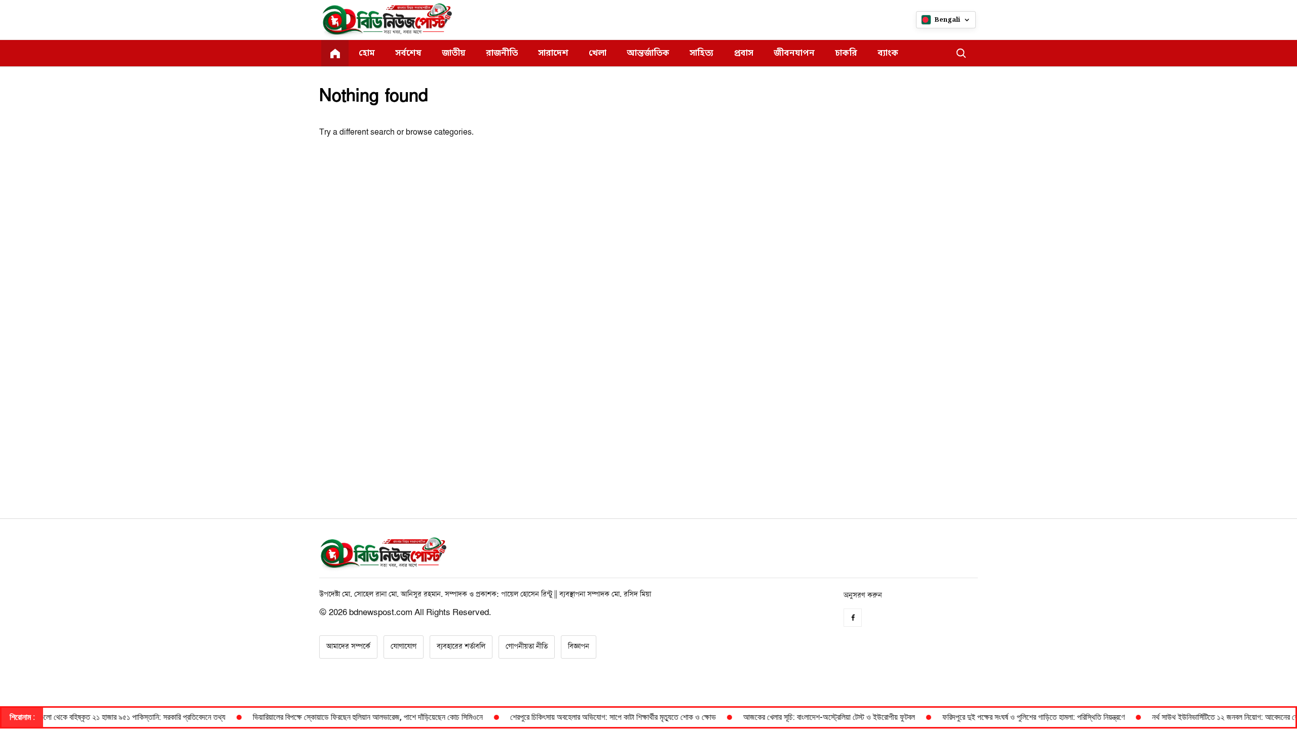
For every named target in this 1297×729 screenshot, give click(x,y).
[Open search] (961, 53)
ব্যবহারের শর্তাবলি (461, 646)
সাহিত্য (701, 53)
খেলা (597, 53)
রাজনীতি (502, 53)
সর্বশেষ (408, 53)
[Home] (335, 53)
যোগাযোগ (403, 646)
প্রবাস (743, 53)
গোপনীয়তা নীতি (527, 646)
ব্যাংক (888, 53)
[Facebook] (853, 618)
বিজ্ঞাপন (578, 646)
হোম (367, 53)
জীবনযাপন (794, 53)
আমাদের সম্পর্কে (348, 646)
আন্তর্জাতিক (648, 53)
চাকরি (846, 53)
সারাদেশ (553, 53)
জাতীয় (454, 53)
